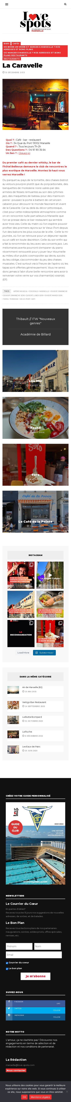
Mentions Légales (40, 1097)
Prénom (10, 539)
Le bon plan (13, 596)
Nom (8, 554)
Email (8, 569)
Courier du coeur (16, 590)
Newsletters (13, 584)
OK (24, 1097)
